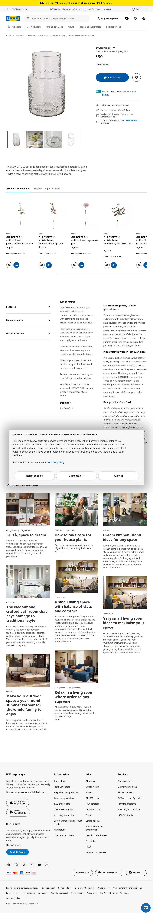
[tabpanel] (103, 378)
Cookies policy (48, 888)
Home (8, 35)
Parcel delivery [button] (107, 110)
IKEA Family (55, 9)
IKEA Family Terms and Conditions (114, 893)
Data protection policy (84, 888)
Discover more (13, 845)
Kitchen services (126, 792)
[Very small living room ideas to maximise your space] (125, 592)
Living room (11, 530)
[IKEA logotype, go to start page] (13, 18)
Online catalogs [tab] (54, 26)
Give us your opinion (64, 835)
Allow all (118, 476)
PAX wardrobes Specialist (130, 798)
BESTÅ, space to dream (26, 534)
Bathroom (10, 602)
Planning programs (127, 803)
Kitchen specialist (69, 9)
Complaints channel (59, 893)
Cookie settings (65, 888)
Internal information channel (35, 893)
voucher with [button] (119, 93)
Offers (89, 815)
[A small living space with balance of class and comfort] (76, 576)
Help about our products (66, 792)
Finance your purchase (129, 809)
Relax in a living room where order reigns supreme (74, 697)
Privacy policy (103, 888)
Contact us (59, 781)
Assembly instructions (64, 815)
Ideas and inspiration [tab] (90, 26)
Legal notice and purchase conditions (22, 888)
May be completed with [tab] (47, 188)
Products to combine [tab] (18, 188)
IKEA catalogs (92, 803)
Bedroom (32, 35)
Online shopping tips (64, 798)
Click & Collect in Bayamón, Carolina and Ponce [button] (117, 115)
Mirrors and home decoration (52, 35)
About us (90, 781)
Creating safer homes (96, 835)
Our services (124, 781)
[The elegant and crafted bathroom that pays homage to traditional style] (28, 581)
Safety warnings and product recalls (68, 822)
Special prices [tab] (113, 26)
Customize (75, 476)
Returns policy (77, 893)
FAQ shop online (62, 803)
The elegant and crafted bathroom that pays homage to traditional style (26, 613)
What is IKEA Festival (96, 852)
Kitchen (106, 530)
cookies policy (55, 462)
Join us (89, 792)
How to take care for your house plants (73, 537)
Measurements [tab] (14, 320)
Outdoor (59, 530)
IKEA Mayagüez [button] (17, 9)
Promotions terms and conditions (127, 888)
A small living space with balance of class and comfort (73, 606)
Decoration (71, 530)
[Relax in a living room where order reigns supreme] (76, 666)
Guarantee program (63, 809)
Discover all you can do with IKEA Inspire (26, 792)
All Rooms (20, 35)
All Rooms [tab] (36, 26)
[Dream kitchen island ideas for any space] (125, 509)
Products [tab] (16, 26)
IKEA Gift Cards (125, 815)
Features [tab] (11, 306)
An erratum (59, 829)
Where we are (92, 786)
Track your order (62, 786)
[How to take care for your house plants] (76, 509)
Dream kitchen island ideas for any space (122, 537)
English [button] (139, 9)
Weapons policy (13, 898)
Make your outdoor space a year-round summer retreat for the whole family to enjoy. (24, 704)
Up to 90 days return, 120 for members (119, 121)
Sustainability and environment (94, 828)
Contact (107, 9)
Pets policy (91, 893)
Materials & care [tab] (15, 333)
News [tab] (71, 26)
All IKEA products (94, 798)
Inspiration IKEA (93, 809)
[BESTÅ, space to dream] (28, 509)
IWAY (88, 846)
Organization (26, 530)
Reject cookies (34, 476)
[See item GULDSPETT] (21, 215)
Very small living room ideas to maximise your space (123, 623)
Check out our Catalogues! (90, 9)
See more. (108, 2)
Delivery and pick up (127, 786)
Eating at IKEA (93, 820)
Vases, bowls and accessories (82, 35)
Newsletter (91, 841)
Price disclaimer (13, 893)
